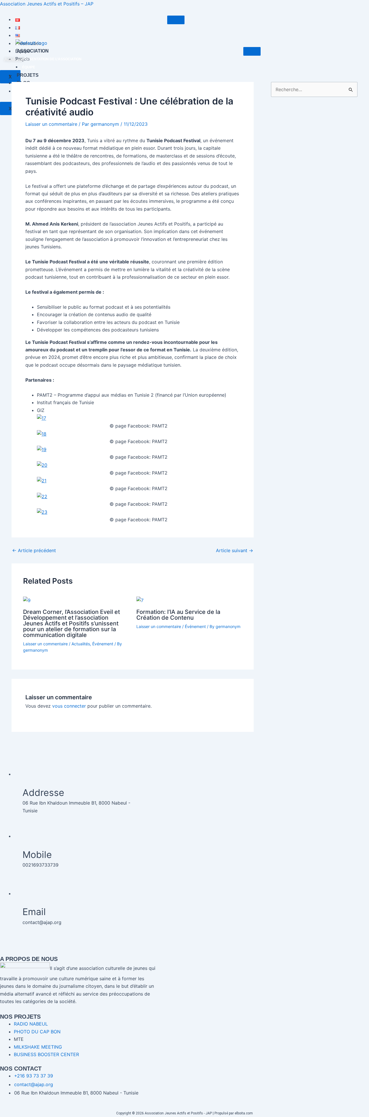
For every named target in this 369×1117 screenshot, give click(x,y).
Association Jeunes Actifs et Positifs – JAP (46, 4)
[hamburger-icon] (175, 20)
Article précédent (34, 550)
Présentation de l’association (52, 59)
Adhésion (14, 59)
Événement (102, 643)
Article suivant (234, 550)
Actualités (80, 643)
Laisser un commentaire (51, 124)
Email (34, 911)
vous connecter (69, 706)
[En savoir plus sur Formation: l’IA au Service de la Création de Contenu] (140, 600)
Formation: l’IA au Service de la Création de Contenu (178, 614)
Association (33, 50)
